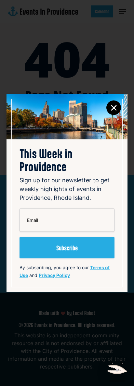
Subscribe (67, 247)
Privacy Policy (54, 275)
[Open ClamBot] (117, 368)
